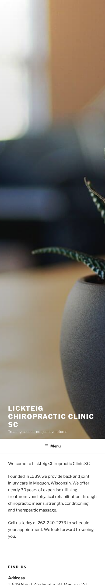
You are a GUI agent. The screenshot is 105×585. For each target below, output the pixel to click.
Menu (55, 446)
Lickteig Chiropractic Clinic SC (51, 417)
